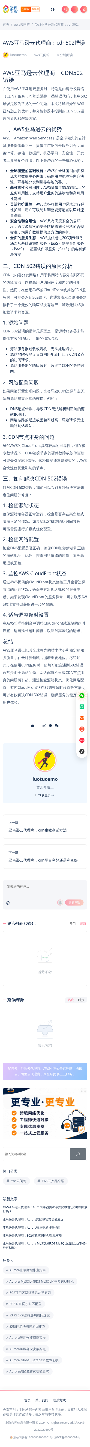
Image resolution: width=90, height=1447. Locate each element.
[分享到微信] (57, 725)
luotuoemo (18, 55)
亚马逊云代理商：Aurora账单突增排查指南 (31, 1227)
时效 (81, 1000)
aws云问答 (42, 55)
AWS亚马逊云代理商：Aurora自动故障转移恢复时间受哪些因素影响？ (45, 1209)
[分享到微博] (44, 725)
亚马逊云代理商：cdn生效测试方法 (38, 830)
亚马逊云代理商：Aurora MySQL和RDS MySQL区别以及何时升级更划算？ (45, 1245)
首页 (27, 1400)
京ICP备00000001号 (67, 1437)
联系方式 (59, 1400)
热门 (73, 923)
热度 (71, 1000)
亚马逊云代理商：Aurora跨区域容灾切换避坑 (33, 1219)
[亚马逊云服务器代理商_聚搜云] (21, 9)
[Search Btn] (65, 9)
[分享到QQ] (51, 725)
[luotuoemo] (45, 760)
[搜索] (78, 1154)
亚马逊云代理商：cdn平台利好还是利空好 (43, 860)
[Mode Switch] (53, 9)
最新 (83, 923)
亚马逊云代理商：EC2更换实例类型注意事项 (32, 1235)
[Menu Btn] (74, 9)
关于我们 (41, 1400)
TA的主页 (44, 795)
